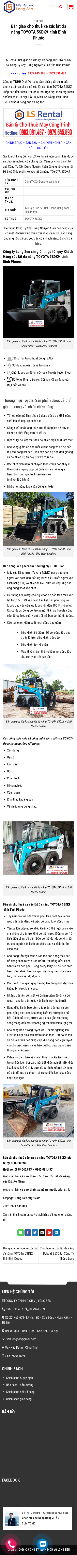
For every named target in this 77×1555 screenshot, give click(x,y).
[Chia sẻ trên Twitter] (35, 1232)
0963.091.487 (44, 1169)
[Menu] (51, 7)
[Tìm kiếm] (61, 7)
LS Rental (11, 60)
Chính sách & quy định (19, 1378)
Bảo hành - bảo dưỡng (19, 1385)
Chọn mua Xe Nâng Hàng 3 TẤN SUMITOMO (40, 1520)
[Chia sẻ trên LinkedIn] (56, 1232)
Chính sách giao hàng (19, 1399)
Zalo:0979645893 (15, 1356)
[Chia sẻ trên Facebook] (27, 1232)
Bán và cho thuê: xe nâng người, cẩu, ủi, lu (42, 1190)
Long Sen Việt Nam (27, 1198)
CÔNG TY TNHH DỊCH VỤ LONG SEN (28, 1301)
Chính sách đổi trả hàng (20, 1392)
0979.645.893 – (24, 1169)
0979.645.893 (18, 1206)
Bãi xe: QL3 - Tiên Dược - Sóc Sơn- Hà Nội (31, 1331)
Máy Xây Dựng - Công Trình (21, 1347)
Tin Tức (38, 21)
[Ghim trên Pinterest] (49, 1232)
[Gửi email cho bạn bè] (42, 1232)
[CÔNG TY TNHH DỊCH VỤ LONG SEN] (22, 7)
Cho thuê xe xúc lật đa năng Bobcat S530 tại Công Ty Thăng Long (57, 1253)
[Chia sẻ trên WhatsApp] (20, 1232)
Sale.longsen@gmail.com (20, 1339)
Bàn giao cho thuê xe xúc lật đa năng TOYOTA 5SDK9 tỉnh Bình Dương (20, 1253)
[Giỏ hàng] (70, 7)
